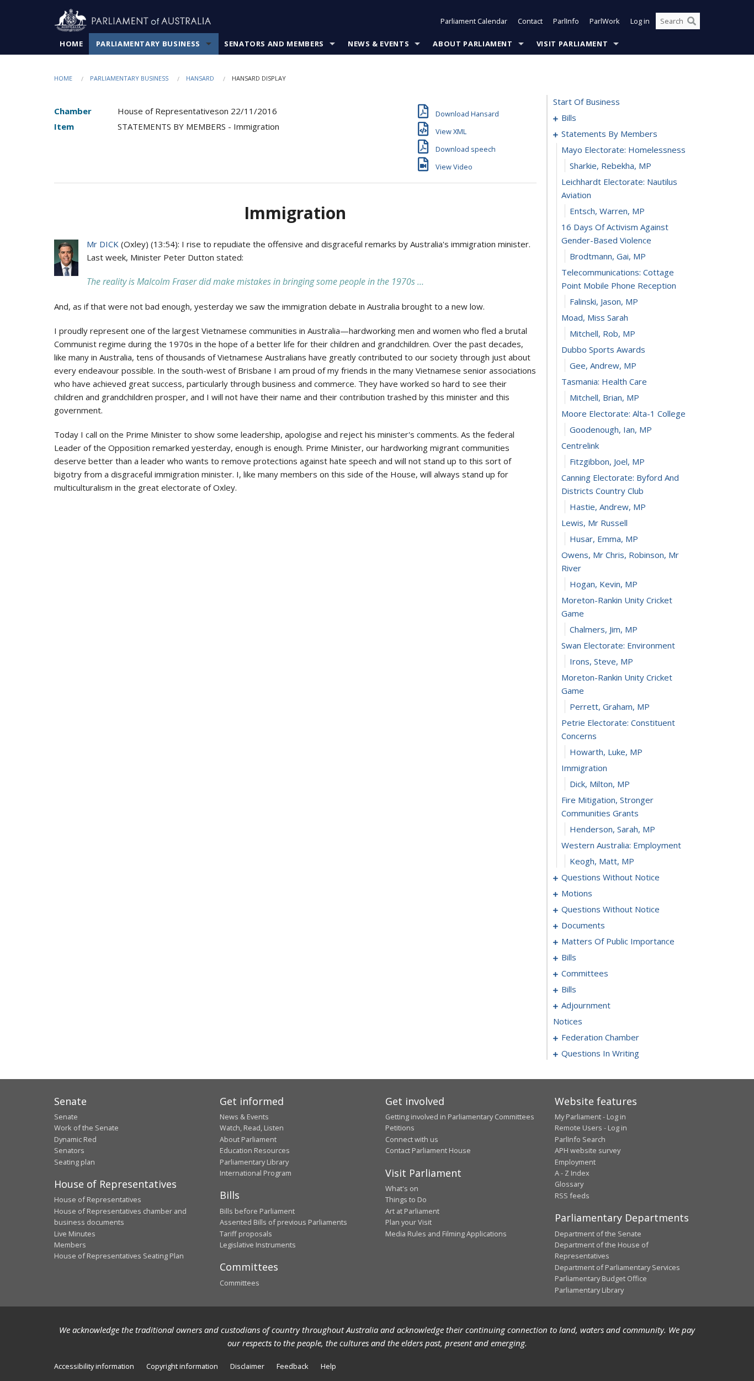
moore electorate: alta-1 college (623, 413)
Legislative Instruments (258, 1245)
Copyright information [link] (182, 1366)
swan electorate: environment (618, 645)
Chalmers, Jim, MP (604, 629)
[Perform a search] (691, 21)
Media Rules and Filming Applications (446, 1234)
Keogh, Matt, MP (602, 861)
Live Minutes (74, 1234)
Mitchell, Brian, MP (604, 397)
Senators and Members (274, 44)
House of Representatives (97, 1199)
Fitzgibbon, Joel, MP (607, 461)
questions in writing (600, 1053)
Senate (66, 1117)
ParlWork (605, 21)
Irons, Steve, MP (601, 661)
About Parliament (472, 44)
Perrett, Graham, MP (610, 706)
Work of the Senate (86, 1128)
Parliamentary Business (148, 44)
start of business (586, 101)
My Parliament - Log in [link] (590, 1117)
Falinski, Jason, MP (604, 301)
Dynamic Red (75, 1139)
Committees (239, 1283)
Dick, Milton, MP (600, 783)
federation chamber (600, 1037)
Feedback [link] (293, 1366)
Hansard (200, 78)
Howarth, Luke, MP (606, 751)
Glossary (569, 1184)
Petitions (400, 1128)
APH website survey (587, 1150)
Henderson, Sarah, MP (612, 829)
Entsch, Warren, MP (607, 210)
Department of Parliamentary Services (617, 1267)
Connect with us (411, 1139)
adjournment (585, 1005)
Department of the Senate (598, 1234)
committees (584, 973)
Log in (640, 21)
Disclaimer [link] (247, 1366)
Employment (575, 1162)
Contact (530, 21)
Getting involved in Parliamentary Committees (459, 1117)
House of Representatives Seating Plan (119, 1256)
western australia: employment (621, 845)
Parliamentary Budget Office (601, 1278)
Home (71, 44)
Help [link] (328, 1366)
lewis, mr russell (594, 522)
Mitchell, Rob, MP (602, 333)
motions (576, 893)
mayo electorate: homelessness (623, 149)
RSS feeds (572, 1196)
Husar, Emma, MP (604, 538)
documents (583, 925)
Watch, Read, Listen (252, 1128)
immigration (584, 767)
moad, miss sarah (594, 317)
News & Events (378, 44)
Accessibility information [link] (94, 1366)
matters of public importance (618, 941)
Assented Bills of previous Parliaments (283, 1222)
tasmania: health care (604, 381)
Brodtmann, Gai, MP (608, 256)
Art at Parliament (412, 1211)
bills (568, 117)
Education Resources (255, 1150)
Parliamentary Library (254, 1162)
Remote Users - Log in (591, 1128)
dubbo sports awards (603, 349)
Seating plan (74, 1162)
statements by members (609, 133)
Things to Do (406, 1199)
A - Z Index (572, 1173)
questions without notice (610, 877)
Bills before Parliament (257, 1211)
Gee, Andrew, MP (603, 365)
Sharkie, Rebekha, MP (610, 165)
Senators (69, 1150)
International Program (255, 1173)
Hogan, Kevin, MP (604, 583)
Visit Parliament (572, 44)
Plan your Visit (408, 1222)
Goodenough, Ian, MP (611, 429)
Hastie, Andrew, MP (608, 506)
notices (567, 1021)
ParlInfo (566, 21)
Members (70, 1245)
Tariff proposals (246, 1234)
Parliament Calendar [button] (473, 21)
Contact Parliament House (428, 1150)
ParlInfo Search (580, 1139)
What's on (401, 1188)
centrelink (580, 445)
